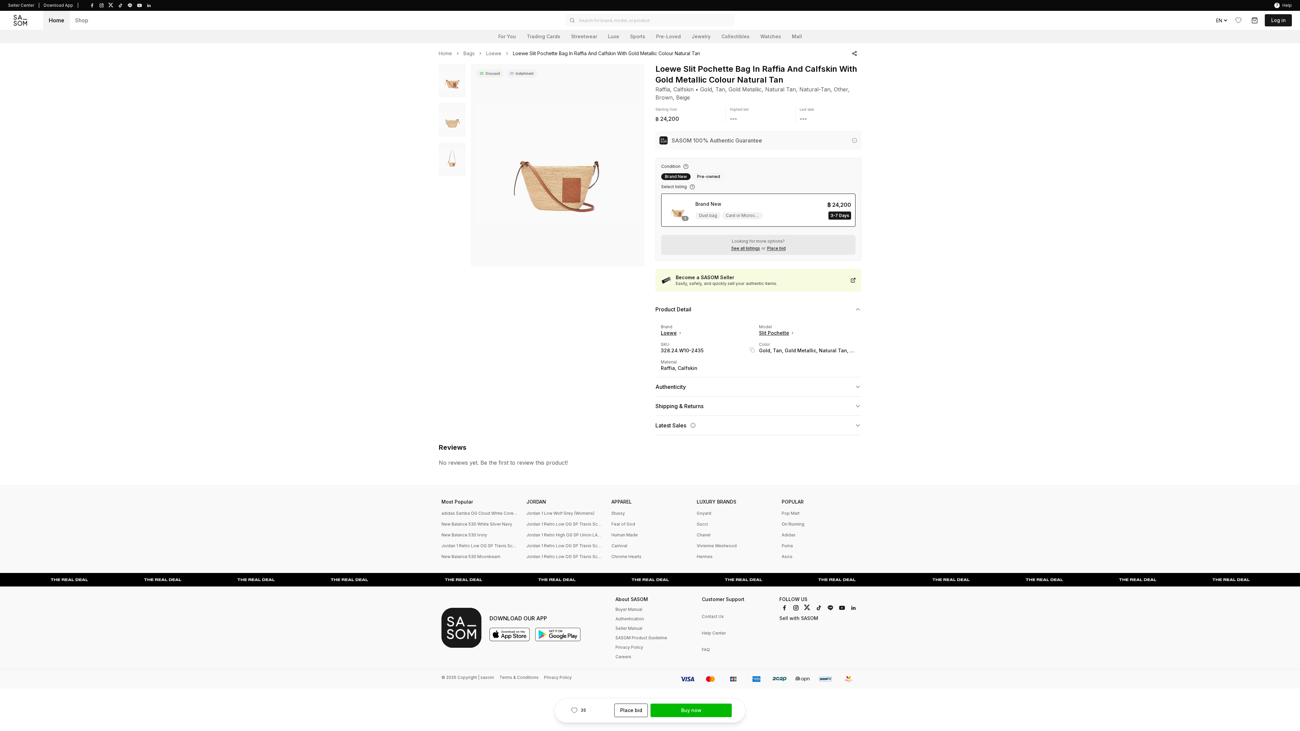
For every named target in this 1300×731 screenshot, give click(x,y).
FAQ (706, 649)
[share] (854, 53)
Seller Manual (628, 628)
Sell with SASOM (798, 618)
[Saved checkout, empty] (1255, 20)
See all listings (745, 248)
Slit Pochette (774, 333)
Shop (81, 20)
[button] (650, 20)
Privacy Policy (629, 647)
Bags (469, 53)
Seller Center (21, 5)
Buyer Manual (628, 609)
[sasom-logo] (20, 20)
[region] (557, 165)
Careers (623, 656)
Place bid (776, 248)
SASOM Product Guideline (641, 637)
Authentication (629, 618)
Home (56, 20)
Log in (1278, 20)
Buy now (691, 710)
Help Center (714, 633)
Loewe (493, 53)
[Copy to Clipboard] (752, 350)
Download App (58, 5)
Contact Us (713, 616)
